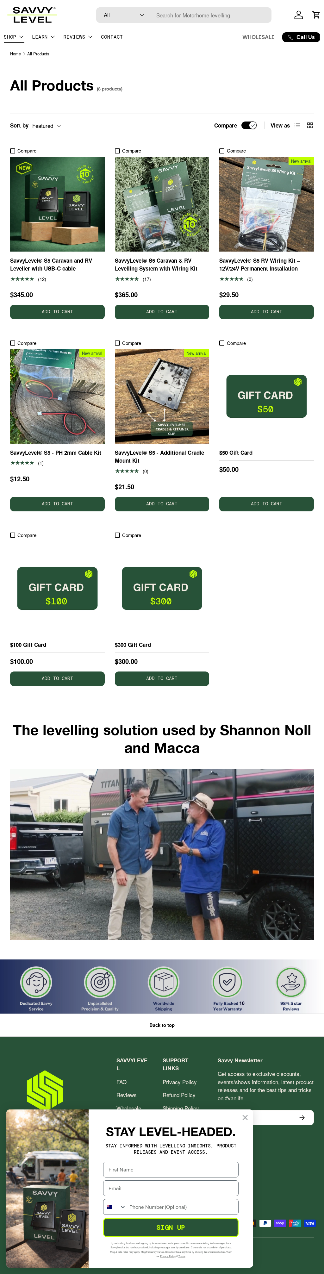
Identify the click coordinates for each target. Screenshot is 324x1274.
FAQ (121, 1082)
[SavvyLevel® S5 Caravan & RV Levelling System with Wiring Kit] (162, 204)
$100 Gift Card (28, 644)
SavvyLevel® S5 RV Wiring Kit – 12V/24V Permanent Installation (259, 264)
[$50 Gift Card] (266, 396)
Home (15, 54)
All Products (38, 54)
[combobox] (183, 15)
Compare (225, 125)
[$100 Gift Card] (57, 588)
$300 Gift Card (133, 644)
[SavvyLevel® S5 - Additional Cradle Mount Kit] (162, 396)
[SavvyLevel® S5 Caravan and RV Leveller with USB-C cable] (57, 204)
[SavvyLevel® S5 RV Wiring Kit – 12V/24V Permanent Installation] (266, 204)
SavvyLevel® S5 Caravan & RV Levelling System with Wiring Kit (156, 264)
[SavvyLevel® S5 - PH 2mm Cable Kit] (57, 396)
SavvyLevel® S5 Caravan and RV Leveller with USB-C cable (51, 264)
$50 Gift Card (235, 452)
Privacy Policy (180, 1082)
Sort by (19, 125)
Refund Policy (179, 1095)
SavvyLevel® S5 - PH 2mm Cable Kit (55, 452)
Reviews (126, 1095)
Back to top (162, 1024)
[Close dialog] (245, 1117)
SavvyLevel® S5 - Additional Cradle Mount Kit (159, 457)
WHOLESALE (258, 37)
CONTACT (112, 37)
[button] (316, 15)
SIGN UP (171, 1227)
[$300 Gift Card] (162, 588)
